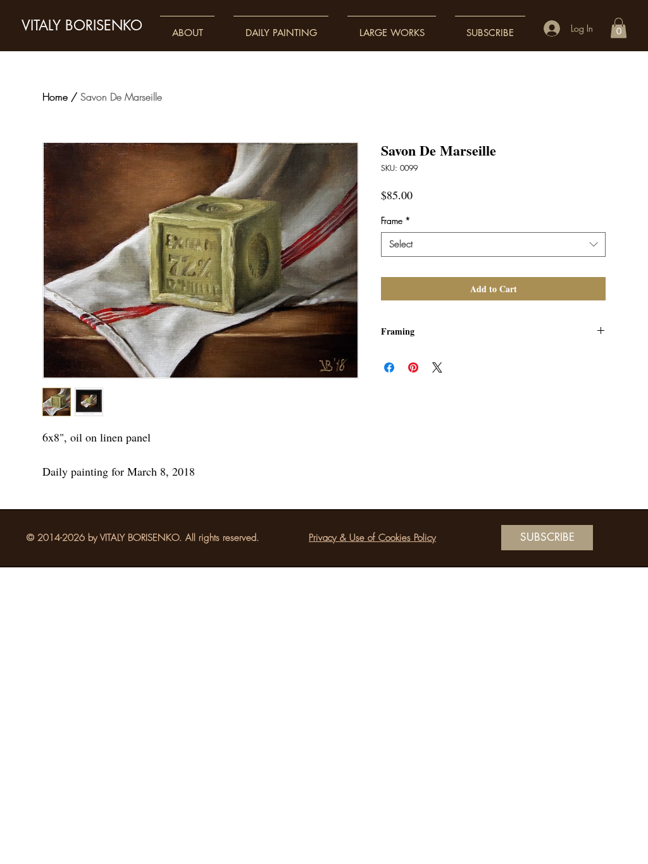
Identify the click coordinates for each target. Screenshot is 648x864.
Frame (396, 220)
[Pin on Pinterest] (413, 367)
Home (55, 97)
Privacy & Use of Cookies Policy (372, 537)
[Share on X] (437, 367)
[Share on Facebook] (389, 367)
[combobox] (493, 244)
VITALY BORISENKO (82, 25)
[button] (187, 27)
